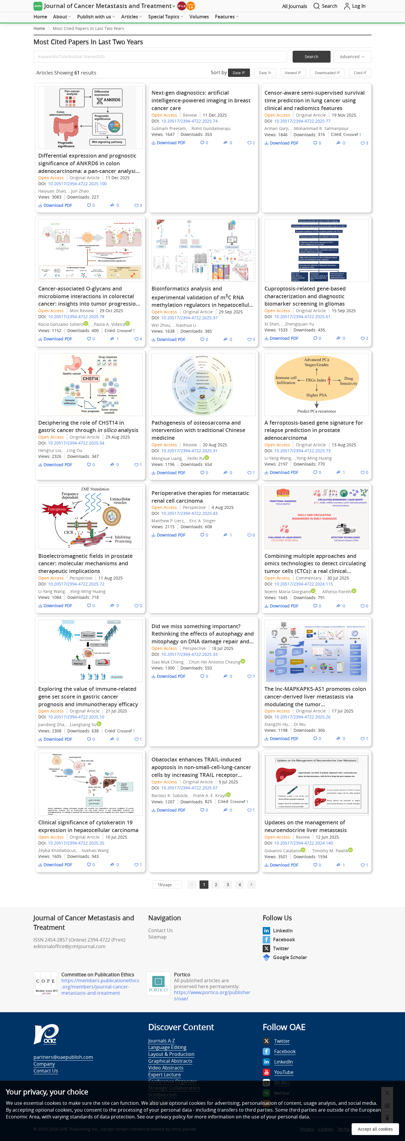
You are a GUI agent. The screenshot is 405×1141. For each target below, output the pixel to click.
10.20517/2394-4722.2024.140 (303, 843)
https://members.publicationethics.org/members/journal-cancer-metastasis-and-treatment (100, 986)
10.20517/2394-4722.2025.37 (189, 317)
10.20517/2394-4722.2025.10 (76, 717)
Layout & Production (171, 1054)
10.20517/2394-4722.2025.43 (189, 513)
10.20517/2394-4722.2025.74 (189, 121)
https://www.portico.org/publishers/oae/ (212, 995)
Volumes (199, 16)
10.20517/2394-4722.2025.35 (76, 843)
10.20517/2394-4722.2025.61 (302, 316)
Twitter (281, 948)
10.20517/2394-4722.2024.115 (303, 584)
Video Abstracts (166, 1067)
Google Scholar (290, 957)
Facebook (284, 939)
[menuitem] (40, 17)
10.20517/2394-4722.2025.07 (189, 788)
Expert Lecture (164, 1074)
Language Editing (167, 1047)
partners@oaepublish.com (63, 1057)
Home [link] (39, 28)
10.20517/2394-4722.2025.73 (302, 450)
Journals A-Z (161, 1040)
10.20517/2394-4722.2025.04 (76, 443)
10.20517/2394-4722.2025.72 (76, 584)
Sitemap (157, 937)
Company (44, 1064)
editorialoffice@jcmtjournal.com (70, 946)
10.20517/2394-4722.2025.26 (302, 717)
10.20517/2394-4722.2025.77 (302, 121)
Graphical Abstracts (170, 1061)
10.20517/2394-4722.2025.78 (76, 316)
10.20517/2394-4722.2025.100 (77, 183)
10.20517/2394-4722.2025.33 (189, 654)
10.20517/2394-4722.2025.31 (189, 450)
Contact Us (160, 930)
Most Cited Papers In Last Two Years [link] (88, 28)
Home (40, 16)
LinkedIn (283, 930)
